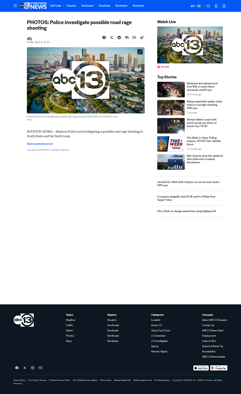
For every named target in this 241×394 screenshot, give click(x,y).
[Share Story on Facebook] (104, 37)
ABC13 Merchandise (213, 356)
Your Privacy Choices (37, 380)
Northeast (138, 5)
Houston (71, 5)
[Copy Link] (142, 37)
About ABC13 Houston (214, 320)
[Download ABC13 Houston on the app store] (201, 368)
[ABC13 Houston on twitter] (24, 368)
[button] (15, 5)
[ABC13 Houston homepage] (33, 6)
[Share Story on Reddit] (119, 37)
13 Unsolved (158, 336)
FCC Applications (162, 380)
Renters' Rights (159, 351)
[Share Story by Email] (134, 37)
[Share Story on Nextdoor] (127, 37)
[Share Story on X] (111, 37)
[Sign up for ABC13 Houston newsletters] (40, 368)
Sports (154, 346)
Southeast (104, 5)
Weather (70, 320)
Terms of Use (105, 380)
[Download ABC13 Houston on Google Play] (218, 368)
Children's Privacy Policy (59, 380)
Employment (209, 336)
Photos (70, 336)
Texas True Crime (160, 330)
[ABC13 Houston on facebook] (17, 368)
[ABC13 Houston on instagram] (32, 368)
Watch (69, 330)
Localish (155, 320)
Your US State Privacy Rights (85, 380)
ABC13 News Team (212, 330)
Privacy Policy (20, 380)
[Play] (190, 45)
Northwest (121, 5)
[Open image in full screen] (140, 51)
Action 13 (156, 325)
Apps (68, 341)
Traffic (69, 325)
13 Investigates (159, 341)
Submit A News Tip (212, 346)
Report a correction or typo (40, 143)
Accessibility (209, 351)
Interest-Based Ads (122, 380)
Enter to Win (209, 341)
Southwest (87, 5)
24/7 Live (55, 5)
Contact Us (208, 325)
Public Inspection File (142, 380)
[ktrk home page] (24, 320)
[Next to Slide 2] (139, 80)
